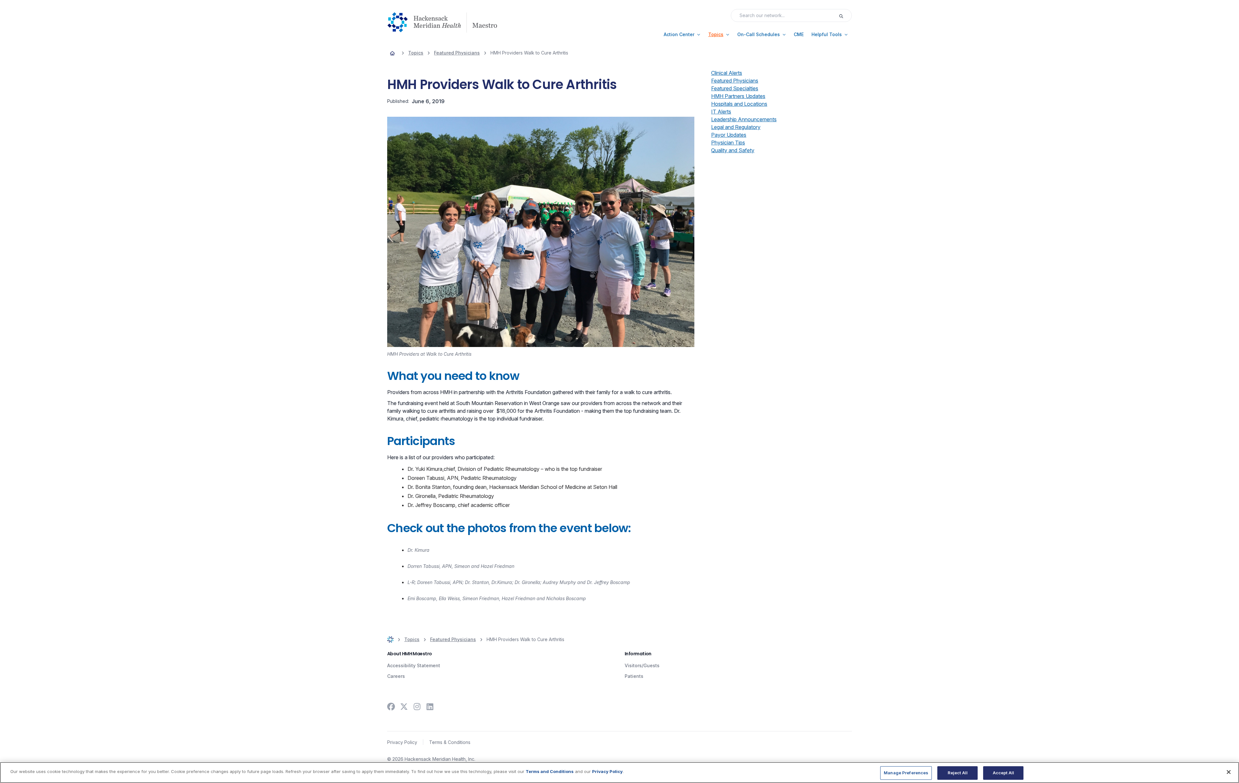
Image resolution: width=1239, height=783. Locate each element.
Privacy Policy (402, 742)
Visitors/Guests (642, 665)
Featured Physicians (734, 80)
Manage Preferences (906, 772)
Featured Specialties (734, 88)
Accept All (1003, 772)
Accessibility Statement (413, 665)
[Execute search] (845, 15)
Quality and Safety (732, 150)
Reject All (958, 772)
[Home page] (392, 53)
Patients (634, 676)
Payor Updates (728, 135)
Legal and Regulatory (736, 127)
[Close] (1229, 772)
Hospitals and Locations (739, 104)
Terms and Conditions (550, 771)
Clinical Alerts (726, 73)
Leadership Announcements (744, 119)
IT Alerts (721, 111)
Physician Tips (728, 142)
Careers (396, 676)
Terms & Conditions (449, 742)
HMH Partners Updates (738, 96)
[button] (682, 34)
